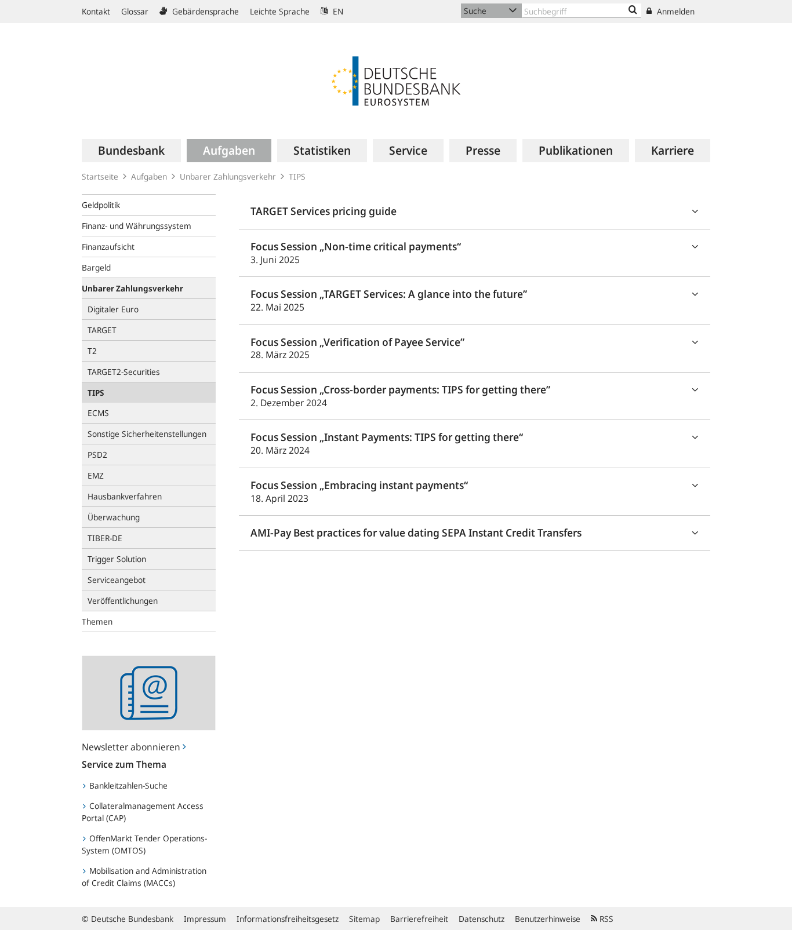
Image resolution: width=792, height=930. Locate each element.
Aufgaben (149, 176)
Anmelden (675, 11)
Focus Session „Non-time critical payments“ (355, 252)
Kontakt (96, 11)
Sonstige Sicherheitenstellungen (147, 433)
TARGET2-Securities (124, 371)
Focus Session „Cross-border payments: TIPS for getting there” (400, 395)
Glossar (134, 11)
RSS (605, 918)
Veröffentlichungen (123, 600)
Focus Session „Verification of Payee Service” (357, 348)
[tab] (474, 211)
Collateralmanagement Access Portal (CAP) (143, 811)
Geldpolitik (101, 204)
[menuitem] (131, 150)
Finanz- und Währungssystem (136, 225)
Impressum (205, 918)
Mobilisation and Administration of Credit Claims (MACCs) (144, 876)
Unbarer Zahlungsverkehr (228, 176)
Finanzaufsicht (108, 246)
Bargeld (96, 267)
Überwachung (114, 517)
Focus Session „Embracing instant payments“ (359, 491)
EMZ (96, 475)
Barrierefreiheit (419, 918)
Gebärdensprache (204, 11)
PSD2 (97, 454)
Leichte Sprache (280, 11)
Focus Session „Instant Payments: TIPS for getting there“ (386, 443)
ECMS (98, 412)
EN (336, 11)
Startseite (100, 176)
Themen (97, 621)
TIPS (297, 176)
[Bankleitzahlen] (632, 10)
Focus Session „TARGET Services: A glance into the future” (388, 300)
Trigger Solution (117, 558)
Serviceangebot (117, 579)
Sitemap (364, 918)
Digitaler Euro (113, 309)
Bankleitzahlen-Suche (127, 785)
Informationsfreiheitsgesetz (288, 918)
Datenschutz (481, 918)
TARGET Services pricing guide (323, 211)
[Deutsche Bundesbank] (396, 80)
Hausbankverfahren (125, 496)
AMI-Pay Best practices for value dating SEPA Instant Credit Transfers (416, 532)
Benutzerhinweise (547, 918)
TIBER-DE (105, 538)
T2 (92, 350)
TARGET (102, 329)
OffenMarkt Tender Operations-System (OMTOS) (144, 844)
